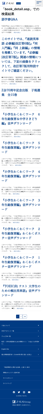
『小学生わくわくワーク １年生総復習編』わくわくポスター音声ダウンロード (21, 262)
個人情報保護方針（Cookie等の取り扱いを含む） (17, 354)
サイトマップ (7, 383)
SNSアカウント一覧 (8, 331)
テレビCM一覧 (6, 336)
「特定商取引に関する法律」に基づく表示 (16, 367)
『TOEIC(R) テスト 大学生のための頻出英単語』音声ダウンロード (21, 291)
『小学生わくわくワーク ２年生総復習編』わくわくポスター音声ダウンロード (21, 233)
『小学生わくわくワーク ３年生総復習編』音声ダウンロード (21, 205)
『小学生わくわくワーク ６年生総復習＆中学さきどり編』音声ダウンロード (21, 119)
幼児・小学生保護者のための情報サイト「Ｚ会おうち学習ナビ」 (20, 342)
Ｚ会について (6, 325)
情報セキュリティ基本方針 (11, 372)
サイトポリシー (8, 378)
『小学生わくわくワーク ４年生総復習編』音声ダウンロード (21, 176)
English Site (5, 349)
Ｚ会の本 (18, 3)
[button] (39, 3)
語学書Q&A (10, 19)
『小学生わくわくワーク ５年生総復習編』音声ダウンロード (21, 147)
